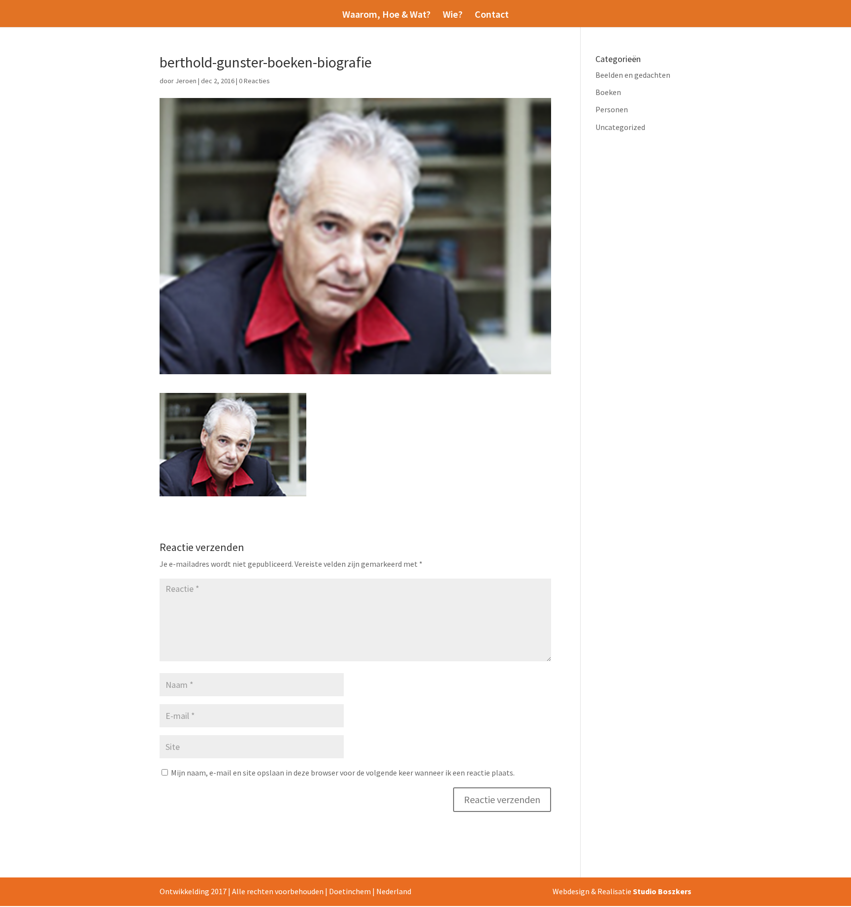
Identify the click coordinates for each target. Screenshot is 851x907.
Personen (611, 109)
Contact (492, 15)
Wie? (452, 15)
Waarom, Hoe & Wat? (386, 15)
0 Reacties (254, 80)
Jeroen (185, 80)
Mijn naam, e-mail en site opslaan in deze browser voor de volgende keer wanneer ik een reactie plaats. (343, 772)
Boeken (608, 92)
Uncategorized (620, 127)
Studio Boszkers (662, 891)
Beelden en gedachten (632, 75)
